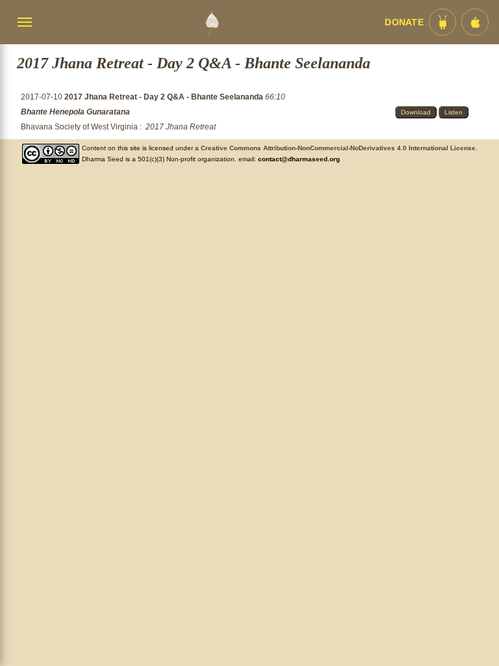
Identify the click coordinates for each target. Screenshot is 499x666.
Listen (453, 112)
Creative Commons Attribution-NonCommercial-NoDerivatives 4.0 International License (338, 148)
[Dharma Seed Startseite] (212, 22)
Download (416, 112)
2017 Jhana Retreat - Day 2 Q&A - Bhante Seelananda (164, 96)
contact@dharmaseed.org (299, 159)
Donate (404, 22)
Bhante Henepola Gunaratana (75, 111)
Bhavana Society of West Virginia (79, 126)
